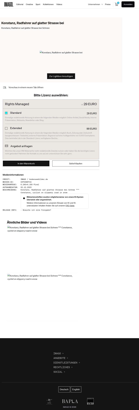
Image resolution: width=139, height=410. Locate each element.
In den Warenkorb (26, 163)
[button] (42, 249)
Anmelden (128, 4)
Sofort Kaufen (75, 163)
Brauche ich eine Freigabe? (37, 210)
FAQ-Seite (70, 206)
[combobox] (95, 4)
